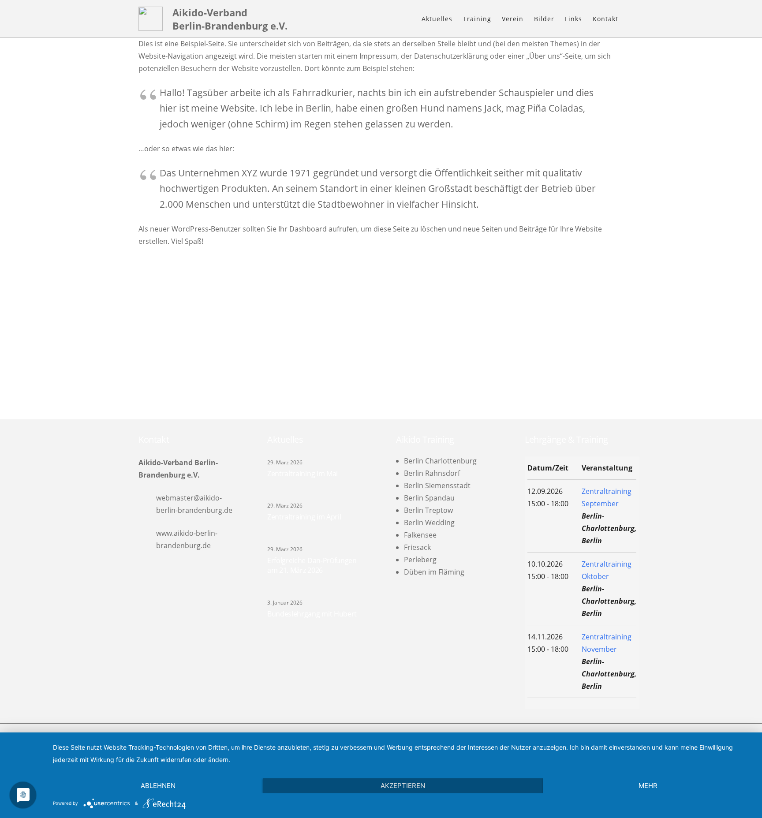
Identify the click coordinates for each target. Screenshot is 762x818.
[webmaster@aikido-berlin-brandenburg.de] (147, 504)
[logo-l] (150, 19)
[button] (496, 18)
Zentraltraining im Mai (302, 473)
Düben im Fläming (434, 572)
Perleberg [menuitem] (420, 559)
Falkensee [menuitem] (420, 535)
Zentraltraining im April (304, 517)
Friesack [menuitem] (417, 547)
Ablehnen (158, 785)
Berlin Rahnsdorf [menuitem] (432, 473)
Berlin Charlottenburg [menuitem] (440, 461)
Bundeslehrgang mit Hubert (312, 614)
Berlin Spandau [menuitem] (429, 498)
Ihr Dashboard (302, 229)
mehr (648, 785)
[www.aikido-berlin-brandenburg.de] (147, 539)
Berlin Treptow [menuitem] (428, 510)
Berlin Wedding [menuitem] (429, 522)
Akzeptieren (403, 785)
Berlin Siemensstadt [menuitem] (437, 485)
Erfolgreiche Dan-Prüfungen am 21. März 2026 (312, 565)
